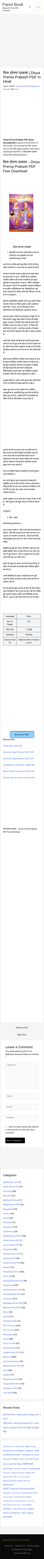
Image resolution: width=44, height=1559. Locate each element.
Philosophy (8, 1334)
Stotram (7, 1509)
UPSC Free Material (11, 1513)
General (6, 89)
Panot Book (12, 4)
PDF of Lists (8, 1330)
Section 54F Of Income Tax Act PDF (19, 777)
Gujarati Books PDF (11, 1263)
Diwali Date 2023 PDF (12, 746)
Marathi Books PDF (11, 1307)
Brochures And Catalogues (14, 1450)
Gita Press (7, 1468)
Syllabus (30, 1509)
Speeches (31, 1501)
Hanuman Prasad (18, 1473)
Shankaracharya (8, 1501)
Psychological (9, 1348)
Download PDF (22, 734)
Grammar (6, 1473)
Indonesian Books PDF (13, 1281)
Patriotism (7, 1493)
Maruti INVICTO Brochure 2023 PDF (19, 771)
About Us (9, 1546)
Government (8, 1258)
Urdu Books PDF (10, 1388)
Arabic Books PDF (11, 1186)
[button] (30, 7)
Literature (7, 1298)
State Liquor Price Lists (12, 1505)
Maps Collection (24, 1481)
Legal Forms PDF (10, 1477)
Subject (6, 1375)
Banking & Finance (11, 1200)
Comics (6, 1213)
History (6, 1276)
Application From (10, 1182)
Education (7, 1227)
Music (5, 1312)
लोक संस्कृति (7, 1517)
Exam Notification (32, 1459)
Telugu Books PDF (11, 1384)
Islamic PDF (30, 1473)
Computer (25, 1455)
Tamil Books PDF (10, 1379)
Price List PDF (9, 1343)
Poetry (6, 1339)
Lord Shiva (26, 1477)
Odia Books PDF (10, 1321)
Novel (5, 1316)
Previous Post (22, 1027)
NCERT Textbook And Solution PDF (19, 1489)
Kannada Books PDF (12, 1294)
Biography (7, 1209)
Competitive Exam (11, 1454)
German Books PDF (11, 1254)
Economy (7, 1222)
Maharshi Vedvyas (10, 1481)
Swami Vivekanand (19, 1509)
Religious (35, 86)
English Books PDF (11, 1236)
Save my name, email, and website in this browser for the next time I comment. (22, 1130)
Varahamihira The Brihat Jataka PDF (19, 765)
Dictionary (35, 1455)
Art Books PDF (19, 1447)
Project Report (8, 1497)
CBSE (36, 1450)
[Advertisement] (22, 45)
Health (6, 1267)
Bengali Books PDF (11, 1204)
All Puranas (7, 1447)
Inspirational (8, 1285)
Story (5, 1370)
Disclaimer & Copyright (22, 1549)
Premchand (16, 1493)
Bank (28, 1446)
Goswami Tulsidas (20, 1469)
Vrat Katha (8, 1393)
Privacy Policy (33, 1546)
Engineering (8, 1231)
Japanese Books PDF (12, 1289)
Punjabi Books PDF (11, 1352)
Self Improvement (11, 1361)
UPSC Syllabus (27, 1513)
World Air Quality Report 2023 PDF (18, 758)
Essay (21, 1459)
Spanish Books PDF (11, 1366)
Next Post (22, 1035)
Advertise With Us (22, 1553)
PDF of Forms (9, 1325)
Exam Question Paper (12, 1464)
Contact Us (20, 1546)
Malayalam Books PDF (13, 1303)
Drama (6, 1218)
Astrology (7, 1191)
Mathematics (8, 1485)
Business (29, 1450)
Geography (8, 1249)
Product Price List (29, 1493)
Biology (33, 1447)
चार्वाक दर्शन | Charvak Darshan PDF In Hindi (21, 1423)
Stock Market (27, 1505)
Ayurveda (7, 1195)
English (15, 1459)
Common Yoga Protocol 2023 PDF (18, 752)
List (19, 1477)
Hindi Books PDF (23, 86)
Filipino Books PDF (11, 1240)
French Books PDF (11, 1245)
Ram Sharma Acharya (23, 1497)
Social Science (20, 1501)
